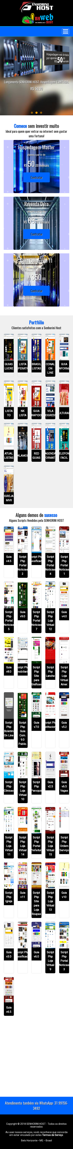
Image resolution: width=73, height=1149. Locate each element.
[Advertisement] (36, 1059)
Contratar (36, 177)
